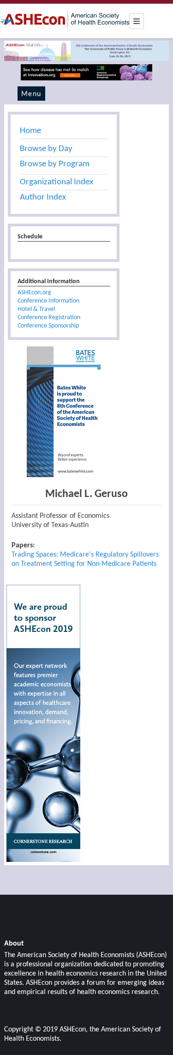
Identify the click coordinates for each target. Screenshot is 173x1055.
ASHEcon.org (34, 292)
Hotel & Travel (36, 309)
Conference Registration (49, 317)
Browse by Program (54, 164)
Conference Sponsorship (48, 325)
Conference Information (48, 300)
